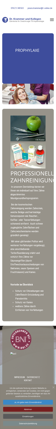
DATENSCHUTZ (33, 377)
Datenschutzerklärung (28, 423)
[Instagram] (16, 4)
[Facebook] (11, 4)
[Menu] (52, 19)
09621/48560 (17, 8)
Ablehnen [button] (28, 409)
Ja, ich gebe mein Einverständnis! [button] (28, 402)
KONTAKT (28, 380)
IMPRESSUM (19, 377)
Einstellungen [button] (28, 416)
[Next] (51, 94)
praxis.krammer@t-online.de (40, 8)
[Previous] (5, 94)
